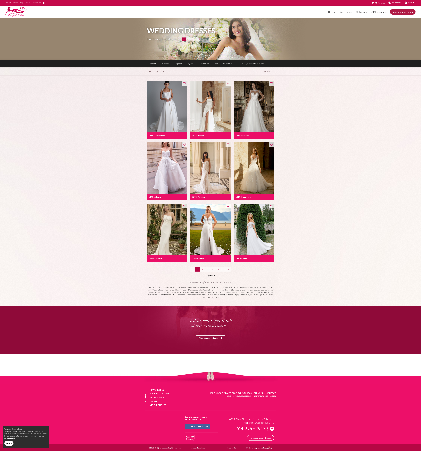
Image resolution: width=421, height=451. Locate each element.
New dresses (160, 71)
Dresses (332, 12)
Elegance (178, 63)
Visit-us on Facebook (199, 426)
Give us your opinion (208, 338)
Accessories (346, 12)
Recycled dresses (159, 393)
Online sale (361, 12)
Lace (216, 63)
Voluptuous (227, 63)
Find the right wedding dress (163, 39)
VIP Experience (379, 12)
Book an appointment (403, 12)
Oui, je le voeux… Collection (254, 63)
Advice (15, 3)
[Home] (16, 12)
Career (27, 3)
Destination (204, 63)
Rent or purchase (261, 396)
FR (40, 3)
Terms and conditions (197, 448)
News (229, 396)
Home (149, 71)
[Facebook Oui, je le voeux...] (44, 3)
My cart (411, 3)
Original (190, 63)
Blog (21, 3)
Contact (35, 3)
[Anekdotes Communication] (268, 448)
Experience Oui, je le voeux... (251, 393)
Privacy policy (232, 448)
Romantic (153, 63)
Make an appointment (261, 438)
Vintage (165, 63)
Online (153, 401)
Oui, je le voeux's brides (242, 396)
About (8, 3)
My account (396, 3)
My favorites (380, 3)
